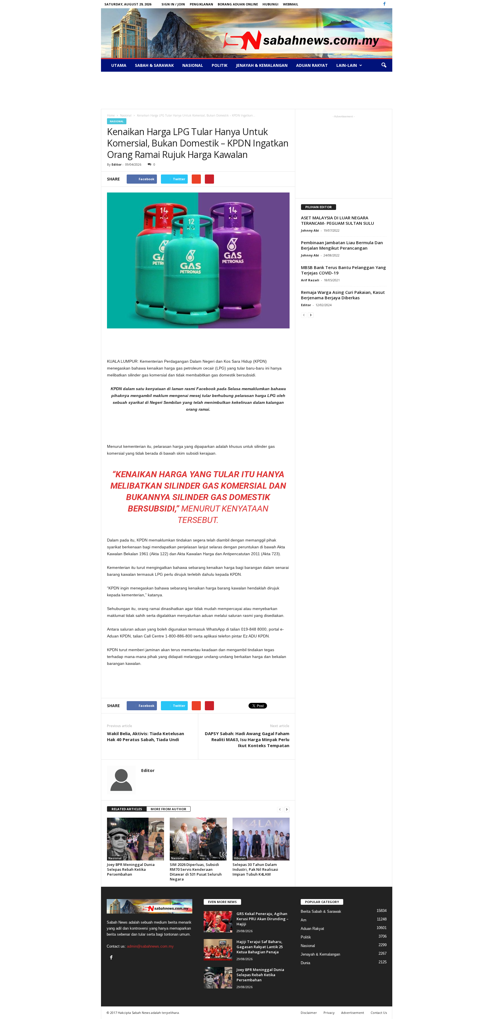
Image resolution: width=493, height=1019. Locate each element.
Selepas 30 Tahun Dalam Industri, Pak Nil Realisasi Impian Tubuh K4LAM (255, 869)
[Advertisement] (246, 90)
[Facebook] (384, 4)
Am (303, 920)
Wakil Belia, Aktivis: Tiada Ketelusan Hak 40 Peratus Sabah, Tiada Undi (145, 736)
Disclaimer (309, 1012)
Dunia (305, 963)
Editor (117, 164)
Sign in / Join (173, 4)
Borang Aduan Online (238, 4)
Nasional (192, 65)
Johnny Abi (310, 230)
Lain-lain (346, 65)
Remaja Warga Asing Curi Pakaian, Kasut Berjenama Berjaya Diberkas (343, 294)
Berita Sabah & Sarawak (321, 911)
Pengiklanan (201, 4)
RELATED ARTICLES (127, 809)
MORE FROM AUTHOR (168, 809)
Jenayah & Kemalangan (262, 65)
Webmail (290, 4)
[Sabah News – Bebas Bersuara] (246, 33)
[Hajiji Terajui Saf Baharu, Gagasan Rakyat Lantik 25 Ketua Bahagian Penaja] (218, 949)
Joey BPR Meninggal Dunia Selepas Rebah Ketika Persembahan (131, 869)
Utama (118, 65)
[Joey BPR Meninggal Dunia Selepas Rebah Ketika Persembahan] (135, 839)
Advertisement (352, 1012)
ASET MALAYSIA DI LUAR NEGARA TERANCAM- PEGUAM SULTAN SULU (337, 220)
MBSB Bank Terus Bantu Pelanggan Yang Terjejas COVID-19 (343, 270)
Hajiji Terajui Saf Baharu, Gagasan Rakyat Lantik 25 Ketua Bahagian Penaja (260, 946)
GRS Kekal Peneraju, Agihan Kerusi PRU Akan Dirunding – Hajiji (262, 918)
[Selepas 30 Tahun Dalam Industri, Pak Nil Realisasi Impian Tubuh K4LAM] (261, 839)
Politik (219, 65)
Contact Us (379, 1012)
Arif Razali (310, 280)
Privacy (329, 1012)
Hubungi (270, 4)
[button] (383, 65)
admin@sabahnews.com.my (150, 946)
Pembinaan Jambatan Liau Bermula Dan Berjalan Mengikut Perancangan (342, 245)
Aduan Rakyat (312, 65)
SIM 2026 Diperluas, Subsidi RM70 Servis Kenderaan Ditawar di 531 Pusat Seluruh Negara (196, 872)
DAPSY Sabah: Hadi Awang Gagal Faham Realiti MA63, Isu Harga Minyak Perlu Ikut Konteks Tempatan (247, 739)
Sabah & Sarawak (154, 65)
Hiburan (240, 858)
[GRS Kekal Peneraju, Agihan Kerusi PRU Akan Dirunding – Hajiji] (218, 921)
